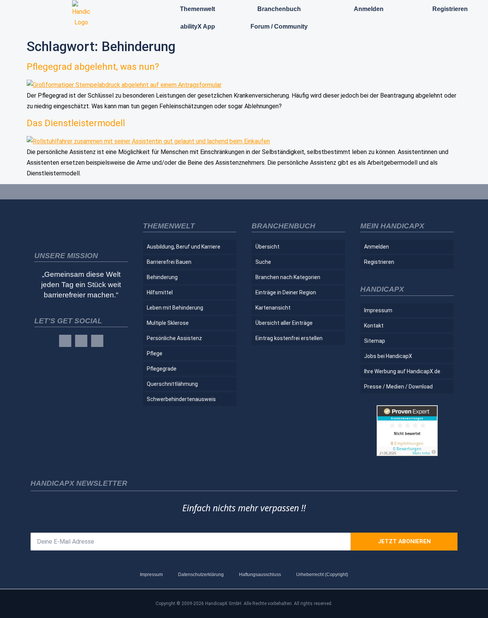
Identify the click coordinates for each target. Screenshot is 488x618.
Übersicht (267, 247)
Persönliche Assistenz (174, 338)
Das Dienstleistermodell (76, 123)
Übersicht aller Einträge (284, 323)
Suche (263, 262)
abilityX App (197, 26)
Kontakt (374, 326)
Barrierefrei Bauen (169, 262)
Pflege (154, 353)
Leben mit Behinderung (175, 308)
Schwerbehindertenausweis (181, 399)
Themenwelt (197, 9)
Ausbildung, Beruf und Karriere (183, 247)
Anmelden (369, 9)
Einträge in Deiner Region (285, 292)
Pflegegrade (162, 369)
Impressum (378, 310)
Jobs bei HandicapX (388, 356)
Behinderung (162, 277)
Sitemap (374, 341)
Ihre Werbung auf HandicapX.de (402, 371)
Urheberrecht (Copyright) (322, 574)
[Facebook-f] (65, 341)
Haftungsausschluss (260, 574)
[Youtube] (97, 341)
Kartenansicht (273, 308)
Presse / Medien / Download (398, 387)
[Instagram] (81, 341)
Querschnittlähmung (172, 384)
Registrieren (450, 9)
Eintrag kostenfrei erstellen (289, 338)
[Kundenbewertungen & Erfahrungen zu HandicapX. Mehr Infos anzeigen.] (407, 453)
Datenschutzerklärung (201, 574)
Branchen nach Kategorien (287, 277)
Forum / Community (279, 26)
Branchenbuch (279, 9)
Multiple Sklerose (168, 323)
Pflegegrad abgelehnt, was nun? (93, 66)
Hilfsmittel (160, 292)
